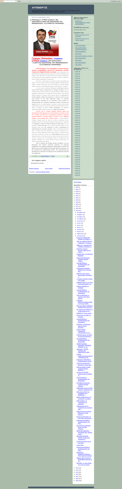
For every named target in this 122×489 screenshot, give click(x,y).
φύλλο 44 (77, 82)
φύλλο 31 (77, 111)
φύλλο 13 (77, 148)
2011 (77, 474)
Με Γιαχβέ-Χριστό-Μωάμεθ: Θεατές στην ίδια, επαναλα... (84, 427)
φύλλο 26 (77, 122)
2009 (77, 478)
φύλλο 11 (77, 153)
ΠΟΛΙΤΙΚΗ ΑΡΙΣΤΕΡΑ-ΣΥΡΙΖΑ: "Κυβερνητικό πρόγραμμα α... (83, 438)
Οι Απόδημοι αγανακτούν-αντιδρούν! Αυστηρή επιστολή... (83, 384)
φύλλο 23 (77, 129)
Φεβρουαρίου (80, 233)
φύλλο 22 (77, 131)
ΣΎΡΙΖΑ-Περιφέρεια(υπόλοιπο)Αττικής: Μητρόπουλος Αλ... (85, 356)
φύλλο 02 (77, 173)
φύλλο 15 (77, 144)
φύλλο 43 (77, 84)
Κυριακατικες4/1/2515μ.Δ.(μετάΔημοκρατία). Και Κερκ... (83, 449)
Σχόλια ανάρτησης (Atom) (43, 172)
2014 (77, 468)
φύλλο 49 (77, 71)
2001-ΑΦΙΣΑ (78, 65)
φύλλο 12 (77, 150)
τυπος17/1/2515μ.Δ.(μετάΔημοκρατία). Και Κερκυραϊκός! (83, 379)
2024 (77, 191)
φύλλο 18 (77, 140)
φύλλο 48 (77, 73)
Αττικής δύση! (80, 445)
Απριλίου (79, 229)
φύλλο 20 (77, 135)
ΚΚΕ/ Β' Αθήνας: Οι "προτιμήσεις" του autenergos (82, 402)
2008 (77, 480)
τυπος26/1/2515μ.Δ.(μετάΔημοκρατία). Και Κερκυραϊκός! (83, 291)
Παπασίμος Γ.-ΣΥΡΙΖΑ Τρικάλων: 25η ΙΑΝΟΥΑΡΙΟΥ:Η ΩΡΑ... (83, 351)
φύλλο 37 (77, 98)
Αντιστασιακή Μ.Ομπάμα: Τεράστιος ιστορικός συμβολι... (83, 259)
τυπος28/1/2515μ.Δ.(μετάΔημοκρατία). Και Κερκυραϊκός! (83, 265)
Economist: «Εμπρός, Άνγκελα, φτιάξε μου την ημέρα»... (84, 250)
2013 (77, 470)
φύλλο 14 (77, 146)
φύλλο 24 (77, 126)
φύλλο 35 (77, 102)
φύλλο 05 (77, 166)
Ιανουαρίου (80, 236)
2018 (77, 204)
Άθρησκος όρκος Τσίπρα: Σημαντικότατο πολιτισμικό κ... (84, 275)
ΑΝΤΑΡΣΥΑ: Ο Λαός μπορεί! (84, 313)
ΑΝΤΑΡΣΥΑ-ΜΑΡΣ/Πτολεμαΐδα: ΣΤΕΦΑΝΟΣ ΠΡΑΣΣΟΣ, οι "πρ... (84, 345)
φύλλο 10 (77, 155)
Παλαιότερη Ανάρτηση (64, 168)
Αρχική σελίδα (48, 168)
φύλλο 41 (77, 89)
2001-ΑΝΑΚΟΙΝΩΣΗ (80, 62)
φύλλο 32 (77, 109)
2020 (77, 200)
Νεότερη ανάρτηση (34, 168)
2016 (77, 208)
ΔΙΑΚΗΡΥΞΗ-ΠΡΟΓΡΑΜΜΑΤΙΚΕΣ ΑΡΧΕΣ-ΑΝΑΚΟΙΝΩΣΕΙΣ (82, 22)
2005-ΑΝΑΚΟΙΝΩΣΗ (80, 51)
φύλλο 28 (77, 117)
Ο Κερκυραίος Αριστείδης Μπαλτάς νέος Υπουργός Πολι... (84, 270)
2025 (77, 189)
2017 (77, 206)
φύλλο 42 (77, 87)
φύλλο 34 (77, 104)
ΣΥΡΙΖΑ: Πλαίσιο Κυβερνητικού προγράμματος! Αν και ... (84, 331)
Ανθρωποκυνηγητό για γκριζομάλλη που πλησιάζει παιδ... (84, 408)
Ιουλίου (79, 223)
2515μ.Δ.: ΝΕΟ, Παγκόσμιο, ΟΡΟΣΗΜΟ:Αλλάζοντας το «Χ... (84, 459)
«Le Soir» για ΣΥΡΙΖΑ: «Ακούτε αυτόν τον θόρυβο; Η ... (84, 374)
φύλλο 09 (77, 157)
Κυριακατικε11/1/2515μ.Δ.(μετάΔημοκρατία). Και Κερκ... (83, 422)
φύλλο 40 (77, 91)
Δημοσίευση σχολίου (37, 163)
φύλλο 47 (77, 76)
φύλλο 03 (77, 170)
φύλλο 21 (77, 133)
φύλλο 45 (77, 80)
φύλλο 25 (77, 124)
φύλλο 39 (77, 93)
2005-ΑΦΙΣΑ (78, 54)
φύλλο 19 (77, 137)
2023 (77, 193)
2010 (77, 476)
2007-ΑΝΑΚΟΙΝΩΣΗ (80, 45)
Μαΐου (79, 227)
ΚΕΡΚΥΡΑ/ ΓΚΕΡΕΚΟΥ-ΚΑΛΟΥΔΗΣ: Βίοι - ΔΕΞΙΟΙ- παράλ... (84, 432)
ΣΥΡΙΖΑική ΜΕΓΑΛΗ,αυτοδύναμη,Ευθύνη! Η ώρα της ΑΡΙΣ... (84, 302)
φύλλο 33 (77, 106)
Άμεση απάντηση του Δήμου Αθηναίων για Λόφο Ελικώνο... (84, 413)
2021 (77, 198)
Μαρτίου (79, 231)
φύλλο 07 (77, 161)
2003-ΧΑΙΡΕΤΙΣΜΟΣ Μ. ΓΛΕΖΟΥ (84, 56)
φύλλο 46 (77, 78)
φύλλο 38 (77, 95)
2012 (77, 472)
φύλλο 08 (77, 159)
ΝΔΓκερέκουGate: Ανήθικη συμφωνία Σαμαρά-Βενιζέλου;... (83, 369)
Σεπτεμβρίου (80, 219)
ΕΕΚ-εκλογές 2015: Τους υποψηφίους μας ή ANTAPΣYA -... (83, 393)
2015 (77, 210)
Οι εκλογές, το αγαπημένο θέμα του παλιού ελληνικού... (83, 326)
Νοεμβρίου (80, 214)
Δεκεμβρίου (80, 212)
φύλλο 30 (77, 113)
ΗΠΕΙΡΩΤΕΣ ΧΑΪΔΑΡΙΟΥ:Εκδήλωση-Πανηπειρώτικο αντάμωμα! (84, 454)
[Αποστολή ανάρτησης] (67, 156)
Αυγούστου (80, 221)
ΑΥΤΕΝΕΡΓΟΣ (39, 7)
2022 (77, 195)
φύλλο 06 (77, 164)
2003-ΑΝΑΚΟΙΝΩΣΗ (80, 58)
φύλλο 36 (77, 100)
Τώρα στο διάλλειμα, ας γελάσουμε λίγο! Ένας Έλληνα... (83, 297)
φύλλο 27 (77, 120)
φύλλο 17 (77, 142)
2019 (77, 202)
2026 (77, 187)
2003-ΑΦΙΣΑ (78, 60)
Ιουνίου (79, 225)
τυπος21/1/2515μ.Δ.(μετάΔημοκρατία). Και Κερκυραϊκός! (83, 340)
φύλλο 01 (77, 175)
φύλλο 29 (77, 115)
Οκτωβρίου (80, 216)
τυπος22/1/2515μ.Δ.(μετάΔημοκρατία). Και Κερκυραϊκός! (83, 321)
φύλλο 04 (77, 168)
